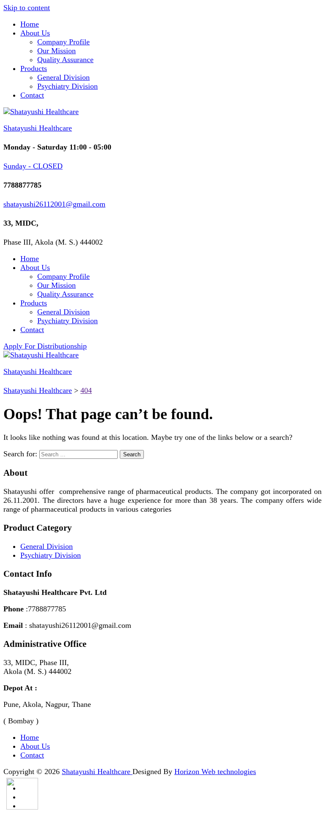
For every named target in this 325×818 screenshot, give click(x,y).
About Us (35, 33)
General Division (63, 77)
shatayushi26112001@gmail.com (54, 204)
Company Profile (63, 42)
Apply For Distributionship (45, 346)
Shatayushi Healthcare (37, 128)
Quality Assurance (65, 59)
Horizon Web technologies (215, 771)
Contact (32, 95)
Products (33, 68)
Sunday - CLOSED (33, 166)
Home (29, 24)
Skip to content (26, 7)
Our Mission (56, 50)
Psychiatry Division (67, 86)
